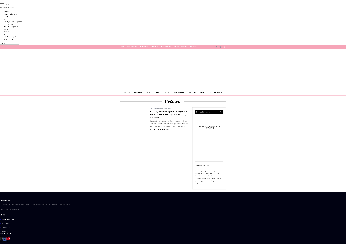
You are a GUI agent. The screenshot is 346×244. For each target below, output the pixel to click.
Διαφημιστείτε (144, 46)
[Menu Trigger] (2, 2)
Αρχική (122, 46)
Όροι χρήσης (193, 46)
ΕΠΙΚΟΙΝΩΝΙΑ (154, 46)
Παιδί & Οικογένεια (156, 108)
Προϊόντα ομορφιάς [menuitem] (14, 21)
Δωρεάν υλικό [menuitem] (9, 39)
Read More (165, 129)
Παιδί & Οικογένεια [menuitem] (11, 26)
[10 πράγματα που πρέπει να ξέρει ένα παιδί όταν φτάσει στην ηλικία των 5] (133, 116)
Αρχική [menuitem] (6, 11)
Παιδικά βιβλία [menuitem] (12, 37)
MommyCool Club (166, 46)
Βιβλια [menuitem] (6, 33)
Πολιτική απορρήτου (180, 46)
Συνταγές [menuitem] (7, 29)
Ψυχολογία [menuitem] (11, 24)
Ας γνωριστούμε (132, 46)
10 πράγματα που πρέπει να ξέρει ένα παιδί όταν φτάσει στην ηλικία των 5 (168, 113)
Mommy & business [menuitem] (10, 14)
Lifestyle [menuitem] (6, 17)
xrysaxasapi (155, 117)
